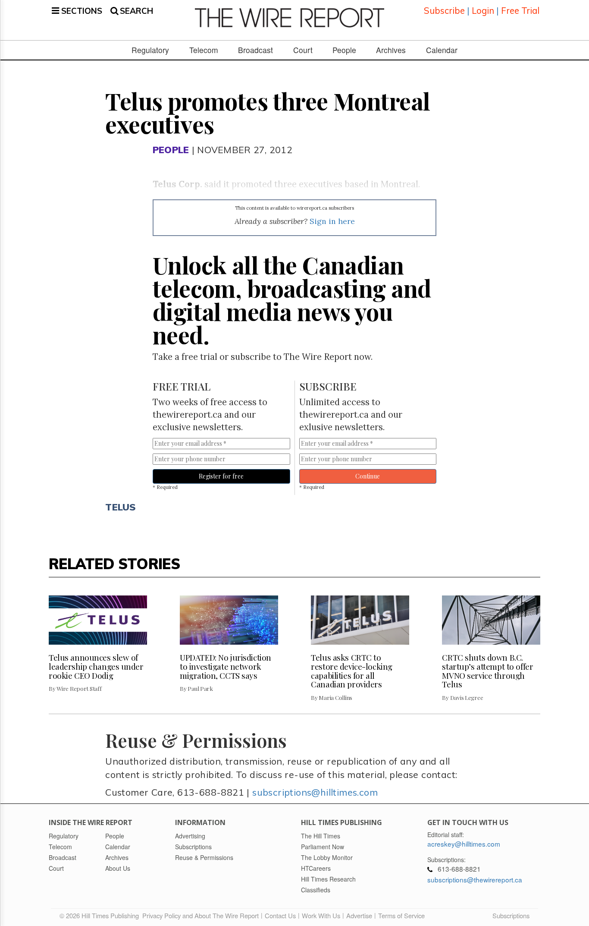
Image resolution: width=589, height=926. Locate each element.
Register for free (221, 476)
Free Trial (520, 10)
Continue (367, 476)
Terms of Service (401, 915)
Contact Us (280, 915)
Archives (391, 50)
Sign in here (332, 221)
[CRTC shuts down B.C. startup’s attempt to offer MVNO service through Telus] (491, 620)
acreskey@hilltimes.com (463, 843)
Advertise (359, 915)
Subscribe (444, 10)
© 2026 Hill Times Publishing (101, 915)
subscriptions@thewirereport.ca (474, 879)
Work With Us (321, 915)
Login (483, 10)
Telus (120, 507)
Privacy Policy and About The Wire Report (200, 915)
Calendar (441, 50)
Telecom (203, 50)
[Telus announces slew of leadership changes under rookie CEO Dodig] (98, 620)
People (344, 50)
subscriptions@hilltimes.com (315, 792)
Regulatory (150, 50)
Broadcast (255, 50)
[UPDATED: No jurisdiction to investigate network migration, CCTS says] (229, 620)
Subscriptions (510, 915)
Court (303, 50)
